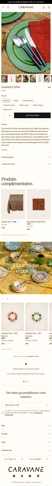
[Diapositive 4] (28, 381)
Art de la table (19, 356)
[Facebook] (30, 476)
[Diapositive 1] (23, 381)
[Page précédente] (2, 299)
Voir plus (4, 149)
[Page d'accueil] (26, 7)
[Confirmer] (47, 405)
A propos (4, 434)
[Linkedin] (38, 476)
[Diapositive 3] (26, 381)
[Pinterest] (22, 476)
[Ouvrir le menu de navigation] (3, 7)
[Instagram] (14, 476)
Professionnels (6, 450)
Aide (3, 425)
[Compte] (43, 7)
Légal (3, 442)
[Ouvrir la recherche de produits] (8, 7)
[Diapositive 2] (25, 381)
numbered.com (36, 482)
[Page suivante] (7, 299)
